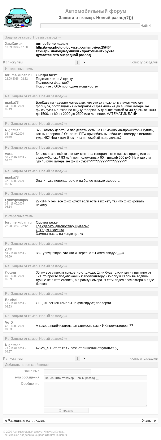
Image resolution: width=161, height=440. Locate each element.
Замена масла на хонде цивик (59, 233)
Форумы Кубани (54, 431)
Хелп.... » (149, 420)
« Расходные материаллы (25, 420)
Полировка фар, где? (52, 82)
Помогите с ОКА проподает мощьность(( (67, 86)
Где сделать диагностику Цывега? (62, 226)
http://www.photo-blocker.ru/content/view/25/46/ (73, 47)
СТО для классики (50, 230)
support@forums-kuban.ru (51, 434)
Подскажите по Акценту (54, 79)
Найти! (146, 25)
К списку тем (13, 62)
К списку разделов (144, 62)
